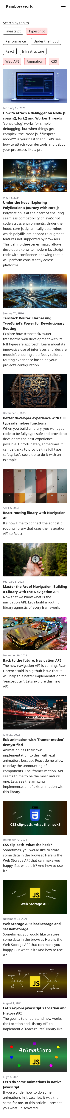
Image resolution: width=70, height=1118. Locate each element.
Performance (15, 41)
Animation (35, 61)
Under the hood (46, 41)
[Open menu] (63, 6)
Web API (12, 61)
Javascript (13, 31)
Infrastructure (33, 51)
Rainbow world (20, 6)
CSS (54, 61)
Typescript (37, 31)
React (9, 51)
